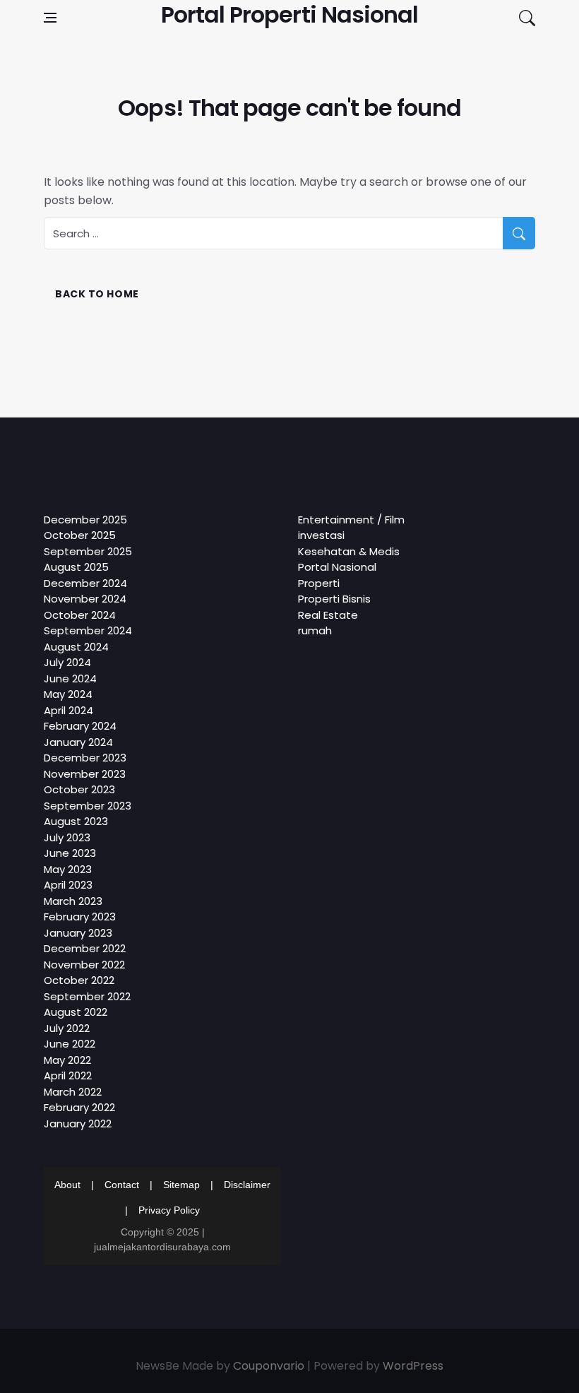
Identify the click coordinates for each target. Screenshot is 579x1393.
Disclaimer (247, 1184)
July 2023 (67, 837)
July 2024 (67, 662)
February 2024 (80, 725)
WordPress (413, 1366)
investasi (321, 535)
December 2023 (85, 757)
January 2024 (78, 742)
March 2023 (73, 901)
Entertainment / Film (351, 519)
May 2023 (68, 869)
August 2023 (76, 821)
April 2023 (68, 884)
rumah (315, 630)
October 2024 (80, 614)
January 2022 (78, 1123)
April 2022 (68, 1075)
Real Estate (328, 614)
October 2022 (79, 980)
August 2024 (76, 646)
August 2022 (75, 1011)
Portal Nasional (337, 566)
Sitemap (181, 1184)
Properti (319, 583)
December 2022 (85, 948)
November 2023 (85, 773)
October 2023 (79, 789)
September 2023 (87, 805)
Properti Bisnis (334, 598)
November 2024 (85, 598)
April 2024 (68, 710)
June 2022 (69, 1043)
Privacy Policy (169, 1210)
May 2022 (67, 1060)
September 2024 (88, 630)
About (67, 1184)
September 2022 (87, 996)
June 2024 (70, 678)
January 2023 (78, 932)
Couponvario (268, 1366)
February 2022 (79, 1107)
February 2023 (80, 916)
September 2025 (88, 551)
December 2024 (85, 583)
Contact (122, 1184)
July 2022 (67, 1028)
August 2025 (76, 566)
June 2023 (70, 853)
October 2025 (80, 535)
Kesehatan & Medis (349, 551)
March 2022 (73, 1091)
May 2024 (68, 694)
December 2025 (85, 519)
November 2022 (84, 964)
